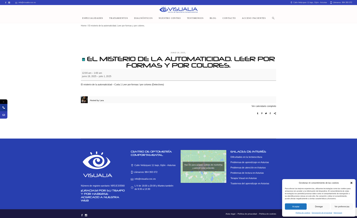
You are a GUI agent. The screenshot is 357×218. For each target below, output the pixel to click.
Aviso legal (230, 214)
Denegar (319, 206)
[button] (351, 182)
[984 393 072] (3, 107)
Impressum (338, 213)
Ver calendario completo (264, 106)
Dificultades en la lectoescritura (246, 157)
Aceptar (295, 206)
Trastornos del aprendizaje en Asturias (250, 183)
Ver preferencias (342, 206)
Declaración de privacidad (322, 213)
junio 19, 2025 (178, 53)
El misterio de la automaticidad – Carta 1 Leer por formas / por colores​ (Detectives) (122, 84)
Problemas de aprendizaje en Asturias (250, 162)
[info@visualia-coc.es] (3, 115)
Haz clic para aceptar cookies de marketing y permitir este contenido (203, 166)
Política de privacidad (247, 214)
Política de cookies (303, 213)
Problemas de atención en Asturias (248, 167)
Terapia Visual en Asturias (244, 178)
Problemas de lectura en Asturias (247, 173)
